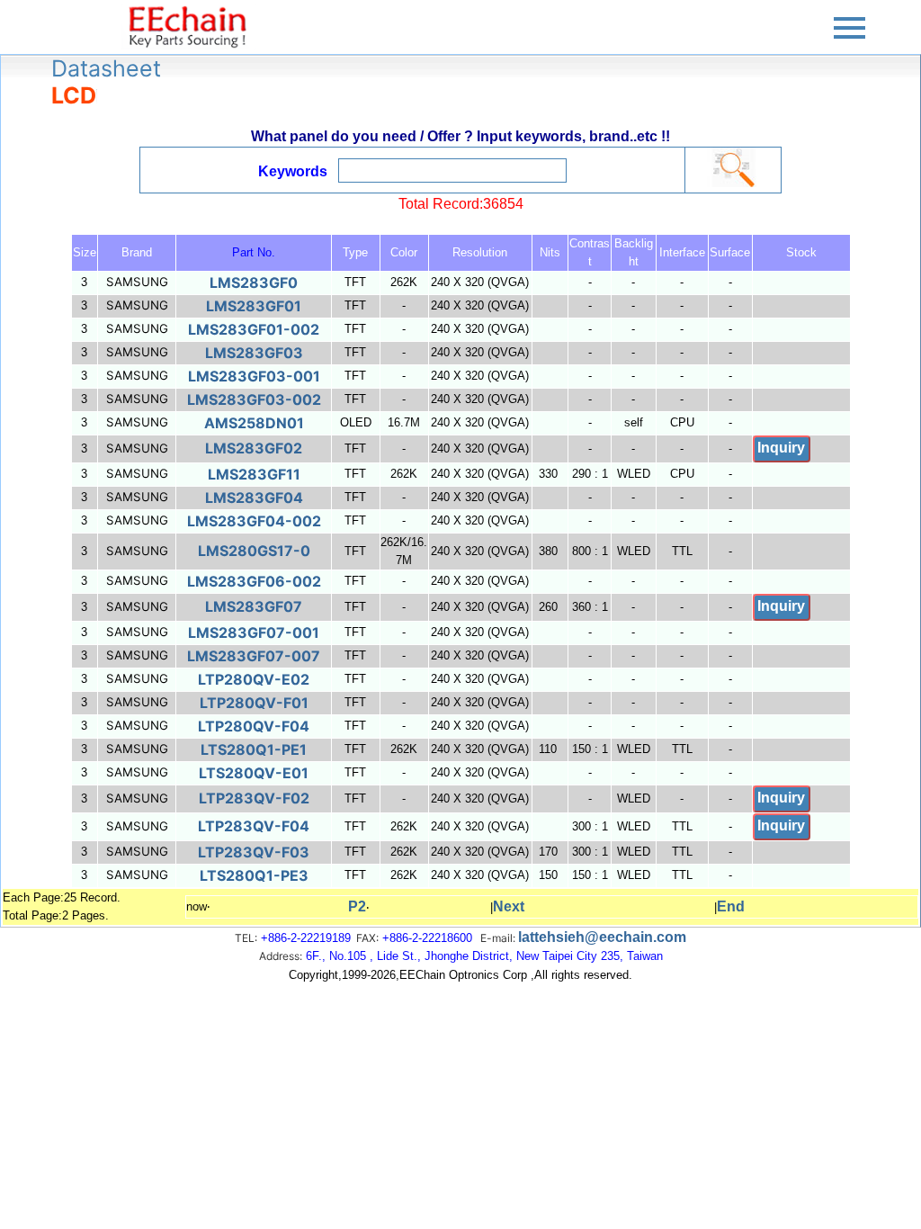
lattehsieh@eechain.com (602, 937)
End (731, 906)
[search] (733, 167)
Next (508, 906)
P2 (357, 906)
